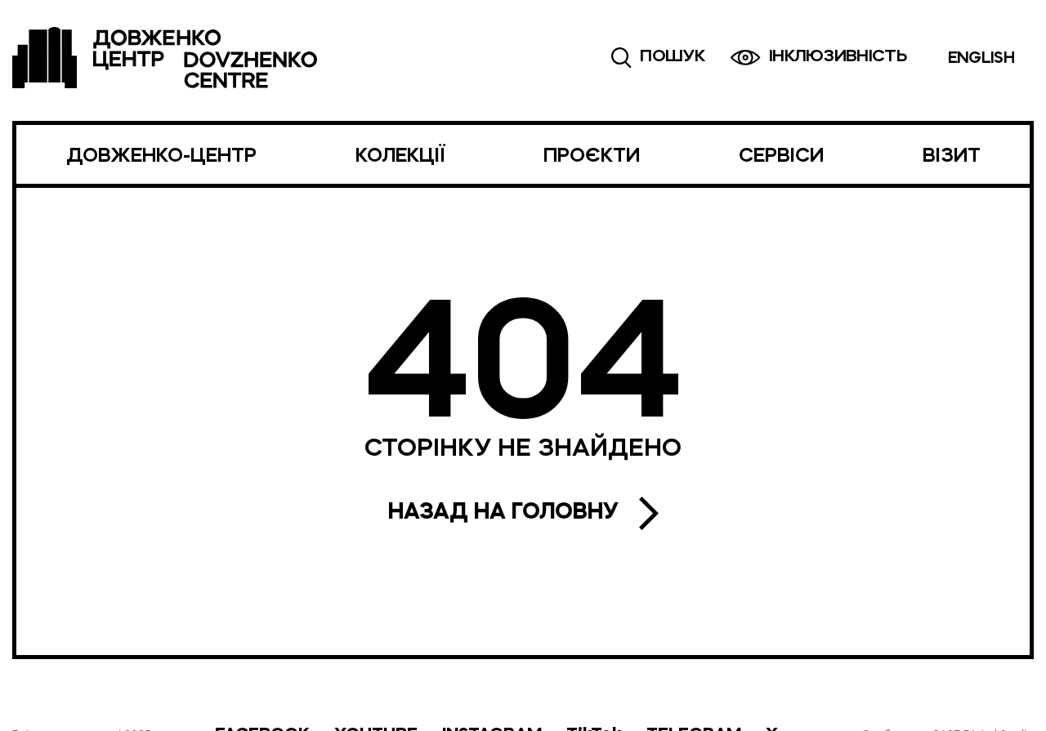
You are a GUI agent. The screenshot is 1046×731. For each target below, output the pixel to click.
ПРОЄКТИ (591, 157)
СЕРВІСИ (781, 157)
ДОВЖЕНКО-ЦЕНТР (161, 157)
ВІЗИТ (952, 157)
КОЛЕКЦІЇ (400, 157)
